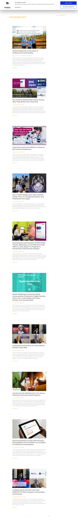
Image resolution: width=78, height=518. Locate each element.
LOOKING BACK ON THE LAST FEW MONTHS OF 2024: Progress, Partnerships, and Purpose (28, 492)
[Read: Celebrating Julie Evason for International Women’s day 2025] (29, 333)
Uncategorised (22, 55)
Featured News (15, 55)
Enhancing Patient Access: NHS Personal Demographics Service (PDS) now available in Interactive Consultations (29, 443)
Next (49, 516)
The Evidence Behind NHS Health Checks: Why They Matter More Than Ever (28, 101)
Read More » (15, 67)
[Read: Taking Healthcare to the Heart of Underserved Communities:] (29, 37)
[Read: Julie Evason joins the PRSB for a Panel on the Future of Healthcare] (29, 135)
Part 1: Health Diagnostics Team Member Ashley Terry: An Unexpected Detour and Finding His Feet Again (28, 197)
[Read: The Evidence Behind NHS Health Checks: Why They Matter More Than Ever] (29, 88)
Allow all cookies (68, 3)
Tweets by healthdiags (60, 15)
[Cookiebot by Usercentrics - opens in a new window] (7, 8)
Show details (17, 7)
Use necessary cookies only (68, 6)
